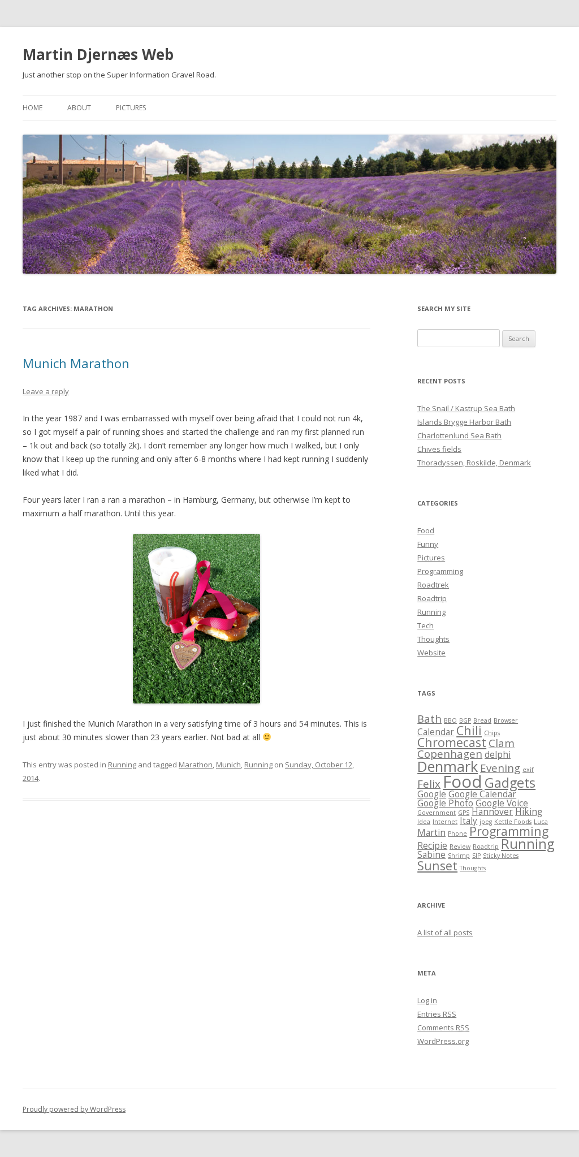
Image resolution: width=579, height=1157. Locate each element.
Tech (425, 625)
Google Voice (502, 803)
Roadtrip (432, 598)
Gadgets (510, 783)
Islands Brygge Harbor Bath (464, 422)
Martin (431, 832)
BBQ (450, 720)
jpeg (485, 822)
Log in (427, 1000)
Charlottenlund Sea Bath (459, 435)
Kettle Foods (513, 822)
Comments (443, 1027)
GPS (463, 813)
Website (431, 652)
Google (431, 794)
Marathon (196, 764)
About (79, 108)
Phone (457, 833)
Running (122, 764)
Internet (445, 822)
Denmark (447, 766)
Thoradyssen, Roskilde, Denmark (474, 462)
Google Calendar (482, 794)
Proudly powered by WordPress (74, 1109)
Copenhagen (449, 753)
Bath (429, 718)
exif (528, 770)
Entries (436, 1014)
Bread (482, 720)
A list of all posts (445, 932)
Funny (427, 544)
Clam (502, 743)
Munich (228, 764)
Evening (500, 768)
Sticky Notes (500, 856)
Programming (440, 571)
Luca (541, 822)
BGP (465, 720)
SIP (476, 856)
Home (32, 108)
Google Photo (445, 803)
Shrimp (459, 856)
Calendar (435, 732)
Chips (492, 733)
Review (460, 847)
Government (436, 813)
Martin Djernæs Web (98, 54)
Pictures (131, 108)
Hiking (528, 811)
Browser (506, 720)
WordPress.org (443, 1041)
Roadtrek (433, 585)
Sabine (431, 854)
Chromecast (451, 742)
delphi (498, 754)
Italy (468, 820)
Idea (423, 822)
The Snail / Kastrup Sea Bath (466, 408)
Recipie (432, 845)
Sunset (437, 865)
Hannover (492, 811)
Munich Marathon (76, 363)
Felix (428, 783)
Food (425, 530)
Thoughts (433, 639)
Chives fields (439, 449)
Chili (469, 730)
